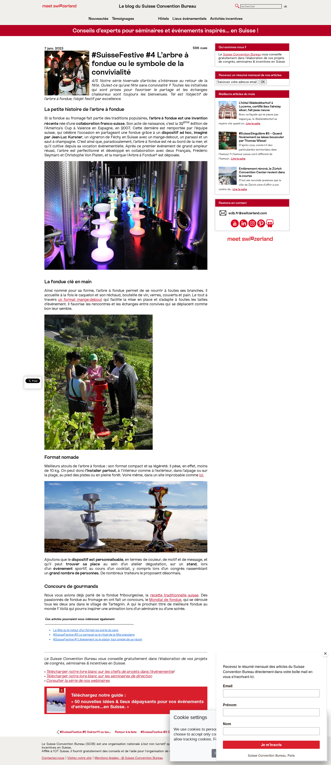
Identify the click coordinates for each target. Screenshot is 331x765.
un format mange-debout (80, 299)
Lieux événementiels (189, 18)
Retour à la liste (126, 732)
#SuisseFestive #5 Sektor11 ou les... (85, 732)
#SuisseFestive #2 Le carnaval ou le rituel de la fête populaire (94, 634)
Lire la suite (253, 123)
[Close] (325, 653)
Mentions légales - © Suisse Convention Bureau (129, 758)
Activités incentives (226, 18)
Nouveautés (98, 18)
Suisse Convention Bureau (242, 54)
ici (201, 475)
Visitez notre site (79, 758)
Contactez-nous (53, 758)
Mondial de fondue (165, 599)
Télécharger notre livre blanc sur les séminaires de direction (99, 676)
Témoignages (123, 18)
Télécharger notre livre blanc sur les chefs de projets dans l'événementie (110, 671)
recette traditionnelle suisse (174, 595)
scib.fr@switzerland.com (248, 213)
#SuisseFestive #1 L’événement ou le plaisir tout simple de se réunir (97, 639)
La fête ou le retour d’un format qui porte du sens (85, 630)
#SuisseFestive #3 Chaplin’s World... (166, 732)
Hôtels (163, 18)
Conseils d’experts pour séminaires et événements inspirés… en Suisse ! (165, 30)
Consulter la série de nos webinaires (78, 680)
